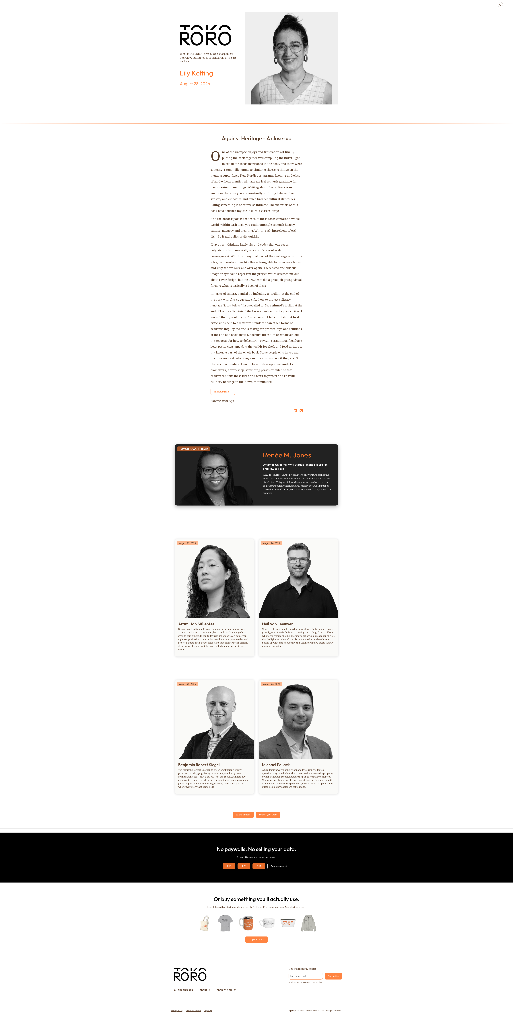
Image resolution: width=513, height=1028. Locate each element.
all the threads (243, 814)
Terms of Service (193, 1010)
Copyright (208, 1010)
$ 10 (259, 866)
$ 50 (229, 866)
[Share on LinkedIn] (295, 411)
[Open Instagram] (301, 412)
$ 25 (244, 866)
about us (205, 990)
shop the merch (256, 939)
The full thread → (223, 391)
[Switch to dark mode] (500, 4)
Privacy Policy (317, 982)
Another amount (279, 866)
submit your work (268, 814)
